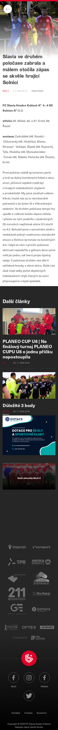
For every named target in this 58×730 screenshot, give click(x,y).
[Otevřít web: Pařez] (41, 593)
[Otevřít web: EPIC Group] (17, 609)
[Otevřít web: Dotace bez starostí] (41, 609)
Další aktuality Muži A (29, 478)
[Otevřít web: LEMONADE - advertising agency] (20, 637)
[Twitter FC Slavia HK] (29, 696)
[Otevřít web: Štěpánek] (41, 578)
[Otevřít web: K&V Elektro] (38, 637)
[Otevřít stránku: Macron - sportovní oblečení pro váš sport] (17, 547)
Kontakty (16, 712)
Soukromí (41, 712)
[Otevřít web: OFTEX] (29, 627)
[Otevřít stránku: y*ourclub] (41, 547)
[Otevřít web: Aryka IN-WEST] (41, 562)
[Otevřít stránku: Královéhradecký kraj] (17, 578)
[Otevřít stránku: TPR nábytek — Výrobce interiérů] (17, 562)
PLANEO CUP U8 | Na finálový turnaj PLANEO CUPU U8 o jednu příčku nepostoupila (28, 349)
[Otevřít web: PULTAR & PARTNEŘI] (11, 627)
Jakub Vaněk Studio (33, 727)
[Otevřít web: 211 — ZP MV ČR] (17, 593)
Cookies (28, 712)
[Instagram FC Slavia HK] (29, 679)
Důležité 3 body (19, 405)
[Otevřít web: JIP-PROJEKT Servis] (47, 627)
